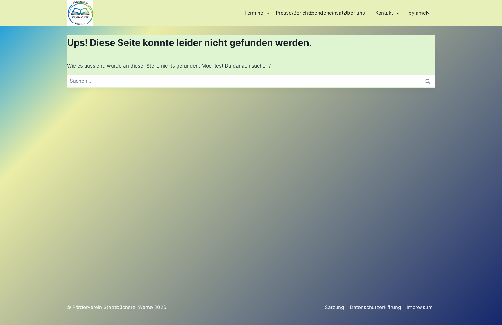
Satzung (334, 307)
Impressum (420, 307)
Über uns (354, 13)
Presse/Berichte (290, 13)
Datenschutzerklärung (375, 307)
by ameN (419, 13)
